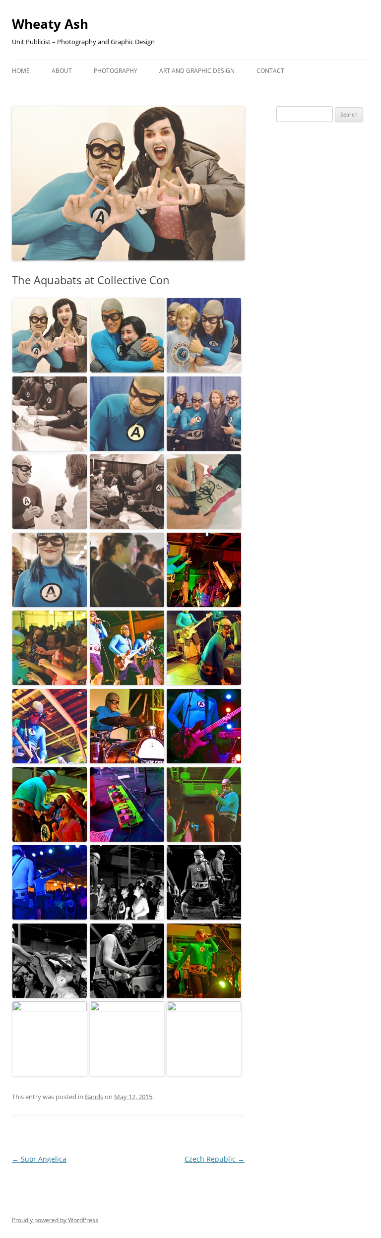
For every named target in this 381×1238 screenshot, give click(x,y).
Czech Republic (215, 1159)
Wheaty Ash (50, 24)
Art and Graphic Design (197, 70)
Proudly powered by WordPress (55, 1220)
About (62, 70)
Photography (115, 70)
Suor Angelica (39, 1159)
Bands (94, 1096)
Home (21, 70)
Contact (270, 70)
